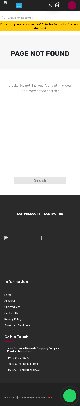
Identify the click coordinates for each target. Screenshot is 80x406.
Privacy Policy (12, 319)
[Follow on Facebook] (7, 392)
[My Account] (50, 5)
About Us (9, 301)
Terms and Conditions (17, 325)
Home (8, 294)
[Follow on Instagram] (13, 392)
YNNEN (48, 398)
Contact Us (53, 214)
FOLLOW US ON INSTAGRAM (24, 370)
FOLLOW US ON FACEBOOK (23, 364)
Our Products (28, 214)
